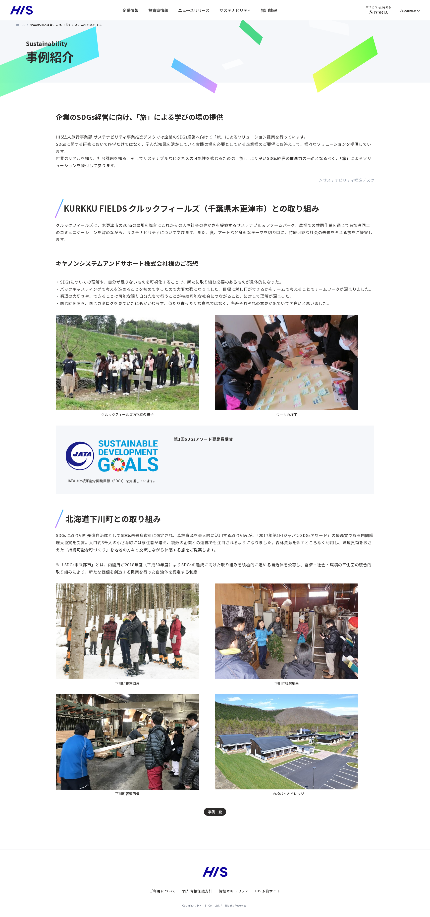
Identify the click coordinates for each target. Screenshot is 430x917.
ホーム (20, 25)
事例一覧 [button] (215, 811)
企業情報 (130, 10)
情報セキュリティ (234, 890)
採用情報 (269, 10)
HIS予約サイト (268, 890)
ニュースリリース (194, 10)
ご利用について (162, 890)
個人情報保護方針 (197, 890)
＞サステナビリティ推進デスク (346, 180)
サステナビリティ (235, 10)
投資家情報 (158, 10)
